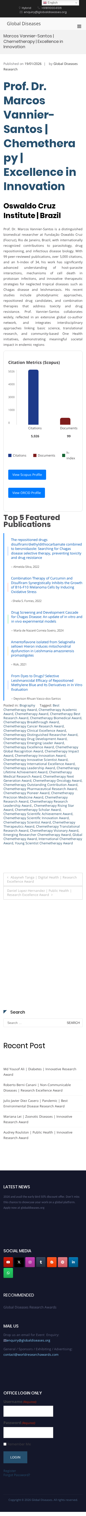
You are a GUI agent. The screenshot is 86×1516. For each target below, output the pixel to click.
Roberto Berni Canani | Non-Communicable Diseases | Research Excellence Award (37, 1087)
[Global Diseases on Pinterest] (62, 1262)
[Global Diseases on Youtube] (8, 1262)
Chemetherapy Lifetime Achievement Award (41, 770)
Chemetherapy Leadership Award (29, 768)
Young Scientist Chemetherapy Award (44, 843)
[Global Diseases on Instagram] (30, 1262)
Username (19, 1401)
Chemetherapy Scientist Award (27, 822)
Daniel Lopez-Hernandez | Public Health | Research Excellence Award (39, 892)
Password (19, 1422)
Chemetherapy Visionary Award (54, 830)
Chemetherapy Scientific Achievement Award (37, 814)
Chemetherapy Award (31, 714)
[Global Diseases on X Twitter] (19, 1262)
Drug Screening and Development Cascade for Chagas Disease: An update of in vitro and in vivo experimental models (46, 617)
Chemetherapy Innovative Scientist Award (35, 759)
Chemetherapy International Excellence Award (39, 764)
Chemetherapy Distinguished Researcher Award (40, 734)
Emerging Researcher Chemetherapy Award (37, 834)
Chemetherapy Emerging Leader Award (33, 743)
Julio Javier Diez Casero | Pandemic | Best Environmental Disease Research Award (35, 1103)
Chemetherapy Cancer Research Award (33, 726)
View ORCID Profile (26, 493)
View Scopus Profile (27, 474)
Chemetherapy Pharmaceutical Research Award (40, 789)
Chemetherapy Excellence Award (28, 747)
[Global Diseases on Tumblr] (41, 1262)
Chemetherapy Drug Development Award (35, 739)
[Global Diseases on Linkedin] (73, 1262)
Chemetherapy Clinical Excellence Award (34, 730)
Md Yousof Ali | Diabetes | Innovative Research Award (39, 1072)
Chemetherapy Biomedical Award (55, 718)
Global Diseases (24, 23)
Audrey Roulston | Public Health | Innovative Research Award (37, 1135)
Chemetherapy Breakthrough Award (31, 722)
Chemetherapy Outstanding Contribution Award (40, 784)
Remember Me (19, 1444)
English (52, 2)
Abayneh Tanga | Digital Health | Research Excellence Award (42, 879)
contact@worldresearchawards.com (30, 1354)
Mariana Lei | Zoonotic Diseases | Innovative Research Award (37, 1119)
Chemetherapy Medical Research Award (37, 774)
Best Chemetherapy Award (31, 707)
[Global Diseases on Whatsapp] (8, 1273)
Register (9, 1471)
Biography (27, 705)
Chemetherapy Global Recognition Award (40, 749)
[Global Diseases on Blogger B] (52, 1262)
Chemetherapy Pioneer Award (26, 793)
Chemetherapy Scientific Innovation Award (36, 818)
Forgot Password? (16, 1475)
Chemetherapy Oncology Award (57, 780)
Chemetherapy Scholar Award (38, 809)
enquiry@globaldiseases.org (28, 1340)
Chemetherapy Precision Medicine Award (38, 795)
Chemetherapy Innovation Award (40, 755)
